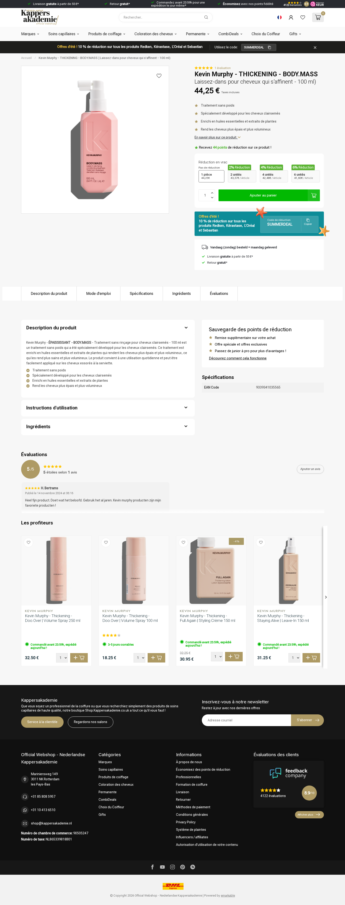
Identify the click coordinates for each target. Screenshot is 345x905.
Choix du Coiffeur (266, 34)
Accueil (26, 58)
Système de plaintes (191, 830)
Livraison (182, 792)
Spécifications (141, 293)
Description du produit (49, 293)
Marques (28, 34)
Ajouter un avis (310, 469)
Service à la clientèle (42, 722)
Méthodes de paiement (193, 807)
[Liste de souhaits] (302, 17)
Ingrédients (181, 293)
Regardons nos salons (90, 722)
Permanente (196, 34)
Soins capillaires (61, 34)
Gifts (293, 34)
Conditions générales (192, 814)
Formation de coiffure (191, 784)
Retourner (183, 799)
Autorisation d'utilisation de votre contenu (207, 845)
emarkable (228, 895)
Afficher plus (305, 814)
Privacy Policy (186, 822)
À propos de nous (189, 762)
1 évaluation (223, 68)
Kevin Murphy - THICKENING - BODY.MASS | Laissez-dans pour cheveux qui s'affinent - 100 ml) (104, 58)
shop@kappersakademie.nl (51, 823)
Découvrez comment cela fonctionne (238, 358)
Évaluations (219, 293)
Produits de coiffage (105, 34)
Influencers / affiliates (192, 837)
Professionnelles (188, 777)
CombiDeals (228, 34)
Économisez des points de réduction (203, 769)
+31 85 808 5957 (43, 796)
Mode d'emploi (98, 293)
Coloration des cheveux (153, 34)
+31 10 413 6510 (43, 810)
